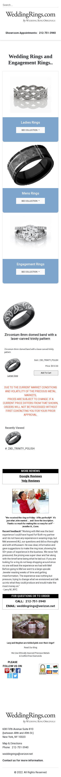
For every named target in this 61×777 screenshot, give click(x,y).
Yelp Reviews (30, 481)
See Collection (29, 130)
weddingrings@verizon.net (36, 606)
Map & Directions (12, 743)
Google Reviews (30, 476)
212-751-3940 (47, 32)
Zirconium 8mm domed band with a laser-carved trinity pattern (31, 337)
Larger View (12, 376)
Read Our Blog (30, 647)
